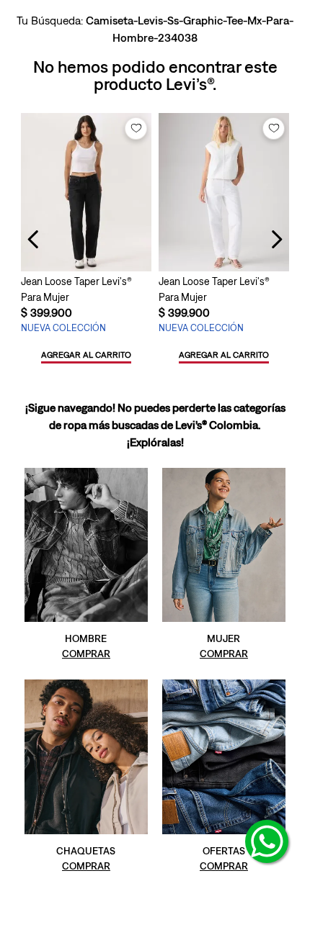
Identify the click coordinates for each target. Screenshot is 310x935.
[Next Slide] (276, 239)
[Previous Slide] (33, 239)
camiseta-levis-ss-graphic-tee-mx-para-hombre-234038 (189, 29)
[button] (86, 355)
